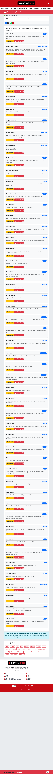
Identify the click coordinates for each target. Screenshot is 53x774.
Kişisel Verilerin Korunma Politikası (13, 679)
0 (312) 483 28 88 (20, 311)
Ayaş (17, 646)
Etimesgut (14, 649)
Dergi (7, 675)
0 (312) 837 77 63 (20, 335)
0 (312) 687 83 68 (20, 358)
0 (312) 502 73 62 (20, 221)
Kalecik (7, 651)
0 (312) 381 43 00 (20, 127)
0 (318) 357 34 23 (20, 521)
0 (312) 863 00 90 (20, 487)
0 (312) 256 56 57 (20, 322)
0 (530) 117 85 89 (20, 613)
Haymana (34, 649)
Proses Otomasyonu (22, 8)
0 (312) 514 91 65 (20, 626)
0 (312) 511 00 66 (20, 176)
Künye (28, 679)
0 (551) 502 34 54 (20, 369)
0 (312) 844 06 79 (20, 498)
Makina (30, 8)
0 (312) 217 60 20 (20, 199)
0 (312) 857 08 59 (20, 579)
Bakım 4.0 (13, 8)
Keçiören (13, 651)
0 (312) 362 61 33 (20, 188)
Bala (21, 646)
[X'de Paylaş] (8, 23)
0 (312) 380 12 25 (20, 91)
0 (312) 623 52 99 (20, 544)
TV (28, 675)
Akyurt (7, 646)
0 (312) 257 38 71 (20, 140)
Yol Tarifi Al (10, 41)
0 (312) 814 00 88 (20, 534)
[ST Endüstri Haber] (26, 3)
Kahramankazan (41, 649)
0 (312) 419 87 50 (20, 115)
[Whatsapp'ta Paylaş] (11, 23)
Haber (6, 673)
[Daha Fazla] (13, 23)
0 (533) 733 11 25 (20, 104)
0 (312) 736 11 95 (20, 590)
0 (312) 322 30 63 (20, 452)
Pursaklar (43, 651)
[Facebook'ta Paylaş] (6, 23)
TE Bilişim (30, 689)
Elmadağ (8, 649)
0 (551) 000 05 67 (20, 405)
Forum (6, 676)
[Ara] (48, 3)
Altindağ (12, 646)
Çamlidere (32, 646)
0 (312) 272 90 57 (20, 79)
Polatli (37, 651)
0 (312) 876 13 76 (20, 568)
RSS (15, 685)
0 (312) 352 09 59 (20, 393)
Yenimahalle (22, 654)
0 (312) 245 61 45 (20, 418)
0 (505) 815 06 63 (20, 301)
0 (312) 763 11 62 (20, 348)
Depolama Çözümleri (46, 8)
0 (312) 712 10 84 (20, 601)
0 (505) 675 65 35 (20, 66)
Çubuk (44, 646)
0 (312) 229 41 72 (20, 266)
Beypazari (26, 646)
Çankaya (39, 646)
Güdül (29, 649)
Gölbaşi (24, 649)
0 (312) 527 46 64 (20, 441)
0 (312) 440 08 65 (20, 290)
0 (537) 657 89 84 (20, 557)
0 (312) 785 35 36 (20, 463)
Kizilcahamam (20, 651)
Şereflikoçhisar (14, 654)
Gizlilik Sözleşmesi (9, 678)
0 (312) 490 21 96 (20, 165)
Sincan (7, 654)
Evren (19, 649)
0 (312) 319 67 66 (20, 210)
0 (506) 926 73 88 (20, 476)
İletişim (29, 678)
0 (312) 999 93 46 (20, 152)
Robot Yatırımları (5, 8)
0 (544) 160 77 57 (20, 279)
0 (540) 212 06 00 (20, 41)
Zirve (28, 676)
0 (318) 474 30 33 (20, 508)
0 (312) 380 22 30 (20, 429)
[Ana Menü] (4, 3)
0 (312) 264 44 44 (20, 255)
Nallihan (32, 651)
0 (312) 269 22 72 (20, 243)
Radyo (29, 673)
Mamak (26, 651)
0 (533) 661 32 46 (20, 382)
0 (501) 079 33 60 (20, 53)
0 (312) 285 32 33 (20, 232)
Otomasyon (36, 8)
